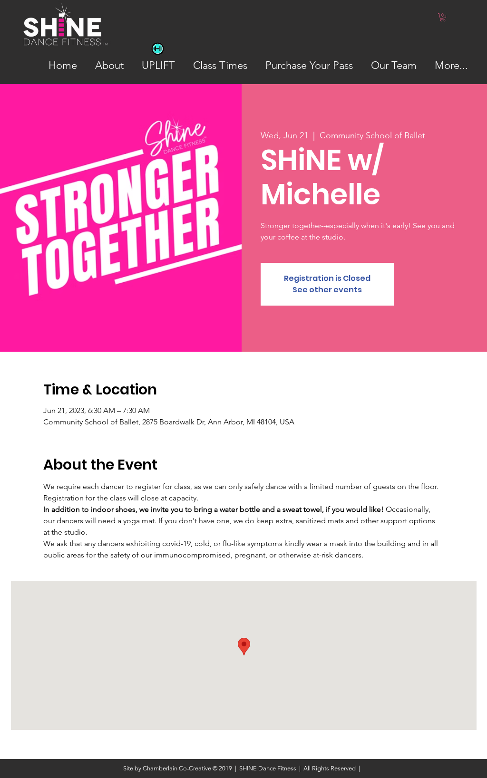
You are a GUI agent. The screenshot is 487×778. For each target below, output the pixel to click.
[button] (443, 17)
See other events (327, 289)
